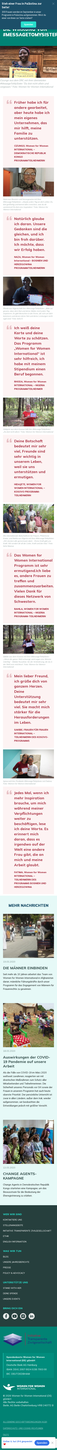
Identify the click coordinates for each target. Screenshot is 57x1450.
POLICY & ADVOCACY (14, 1273)
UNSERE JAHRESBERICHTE (16, 1262)
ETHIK (6, 1236)
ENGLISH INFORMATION (14, 1241)
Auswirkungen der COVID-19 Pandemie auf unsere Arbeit (26, 1061)
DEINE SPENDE (10, 1293)
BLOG (6, 1256)
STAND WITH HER (12, 1288)
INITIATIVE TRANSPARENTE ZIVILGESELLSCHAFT (27, 1230)
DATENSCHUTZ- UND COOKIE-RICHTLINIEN (23, 1428)
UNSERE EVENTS (11, 1299)
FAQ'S (6, 1434)
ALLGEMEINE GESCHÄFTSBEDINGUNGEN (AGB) (25, 1422)
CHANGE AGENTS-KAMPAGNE (20, 1176)
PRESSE (7, 1267)
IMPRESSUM (9, 1441)
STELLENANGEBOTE (13, 1225)
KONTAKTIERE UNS (12, 1219)
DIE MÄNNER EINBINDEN (25, 968)
